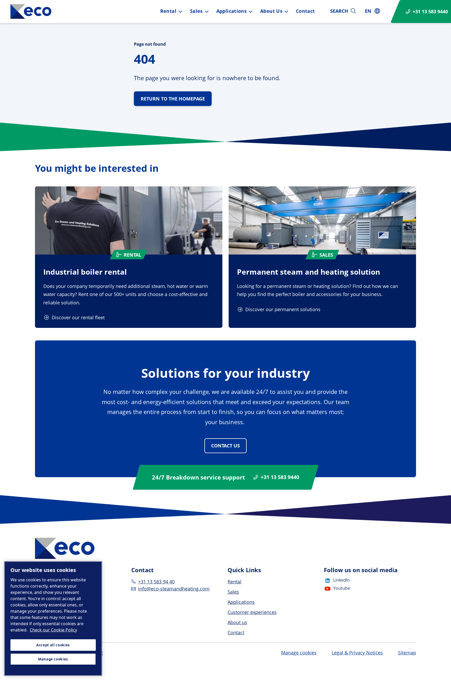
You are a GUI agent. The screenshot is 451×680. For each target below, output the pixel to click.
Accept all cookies (53, 645)
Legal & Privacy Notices (357, 652)
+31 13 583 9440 (280, 477)
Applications (231, 11)
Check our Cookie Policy (53, 630)
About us (271, 11)
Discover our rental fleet (78, 317)
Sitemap (407, 652)
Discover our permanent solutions (283, 309)
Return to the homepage (173, 99)
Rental (168, 11)
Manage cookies (299, 653)
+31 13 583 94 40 (156, 581)
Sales (196, 11)
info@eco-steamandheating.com (174, 589)
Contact (305, 11)
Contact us (225, 445)
